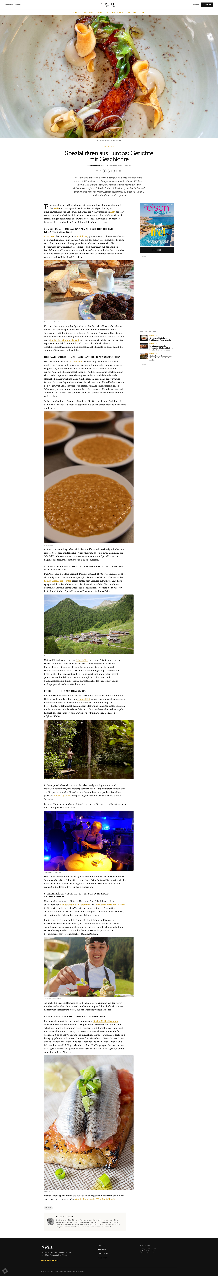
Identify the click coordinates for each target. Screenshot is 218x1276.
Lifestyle (132, 12)
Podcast (18, 5)
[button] (5, 1271)
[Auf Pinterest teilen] (115, 171)
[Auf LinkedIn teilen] (110, 171)
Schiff (142, 12)
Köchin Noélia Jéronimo (105, 1020)
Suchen (196, 5)
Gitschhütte (82, 660)
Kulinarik (48, 1208)
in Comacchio (76, 361)
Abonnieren (207, 5)
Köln (112, 211)
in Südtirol (82, 236)
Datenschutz (103, 1254)
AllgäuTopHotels (62, 795)
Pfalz (56, 208)
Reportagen (88, 12)
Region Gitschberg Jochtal (57, 580)
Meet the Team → (51, 1260)
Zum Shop (156, 250)
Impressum (102, 1250)
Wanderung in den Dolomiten (75, 904)
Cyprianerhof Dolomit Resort (110, 904)
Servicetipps (102, 12)
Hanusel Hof (83, 698)
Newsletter (9, 5)
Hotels (76, 12)
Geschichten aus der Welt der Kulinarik (95, 1199)
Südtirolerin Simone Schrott (64, 339)
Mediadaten (102, 1258)
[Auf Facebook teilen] (105, 171)
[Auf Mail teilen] (120, 171)
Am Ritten (49, 236)
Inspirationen (118, 12)
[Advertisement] (157, 293)
